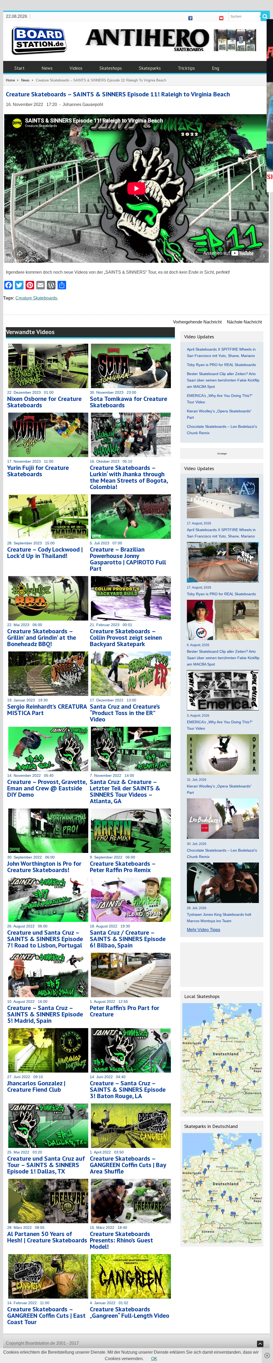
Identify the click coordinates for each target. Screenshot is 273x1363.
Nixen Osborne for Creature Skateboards (44, 402)
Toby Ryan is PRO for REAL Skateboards (221, 365)
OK (154, 1358)
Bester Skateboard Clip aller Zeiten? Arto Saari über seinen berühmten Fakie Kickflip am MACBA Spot (223, 380)
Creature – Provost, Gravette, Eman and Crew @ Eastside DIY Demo (47, 788)
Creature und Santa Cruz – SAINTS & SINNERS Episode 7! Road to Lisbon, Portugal (45, 938)
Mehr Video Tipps (203, 929)
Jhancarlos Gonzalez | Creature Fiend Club (36, 1086)
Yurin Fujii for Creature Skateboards (38, 470)
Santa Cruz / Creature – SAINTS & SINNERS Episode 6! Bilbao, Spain (128, 938)
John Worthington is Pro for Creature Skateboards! (44, 866)
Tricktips (186, 68)
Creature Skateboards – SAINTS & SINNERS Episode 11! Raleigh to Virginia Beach (118, 94)
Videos (76, 68)
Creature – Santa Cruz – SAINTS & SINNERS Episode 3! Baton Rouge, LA (128, 1089)
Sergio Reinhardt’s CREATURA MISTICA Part (47, 709)
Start (19, 68)
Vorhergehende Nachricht (197, 322)
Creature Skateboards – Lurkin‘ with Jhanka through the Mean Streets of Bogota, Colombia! (129, 477)
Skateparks (150, 68)
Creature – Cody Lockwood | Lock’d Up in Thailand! (45, 552)
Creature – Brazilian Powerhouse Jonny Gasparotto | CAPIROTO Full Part (128, 559)
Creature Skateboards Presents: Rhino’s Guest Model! (121, 1240)
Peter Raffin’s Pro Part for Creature (124, 1011)
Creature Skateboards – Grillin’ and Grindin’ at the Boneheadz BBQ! (41, 637)
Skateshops (110, 68)
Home (10, 80)
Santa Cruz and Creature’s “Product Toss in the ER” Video (125, 712)
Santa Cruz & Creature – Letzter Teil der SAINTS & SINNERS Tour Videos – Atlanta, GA (125, 791)
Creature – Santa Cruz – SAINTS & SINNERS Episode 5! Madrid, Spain (45, 1014)
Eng (215, 68)
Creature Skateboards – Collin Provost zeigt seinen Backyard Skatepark (126, 637)
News (47, 68)
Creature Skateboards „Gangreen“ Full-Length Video (129, 1312)
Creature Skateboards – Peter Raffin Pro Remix (122, 866)
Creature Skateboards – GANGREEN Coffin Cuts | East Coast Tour (46, 1315)
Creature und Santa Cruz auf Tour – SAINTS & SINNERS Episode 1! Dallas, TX (46, 1164)
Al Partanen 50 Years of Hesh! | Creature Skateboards (47, 1237)
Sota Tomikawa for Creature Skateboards (128, 402)
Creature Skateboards (36, 298)
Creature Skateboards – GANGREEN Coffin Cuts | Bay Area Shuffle (128, 1164)
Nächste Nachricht (244, 322)
